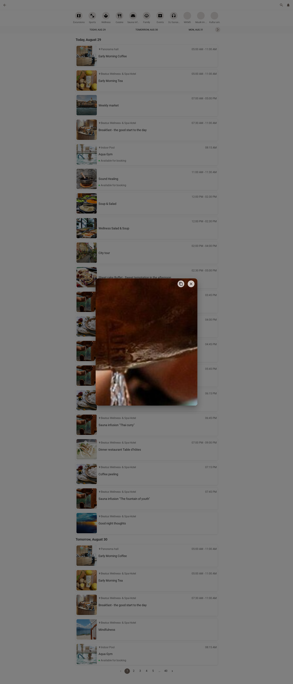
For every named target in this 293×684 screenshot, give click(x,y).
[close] (191, 283)
